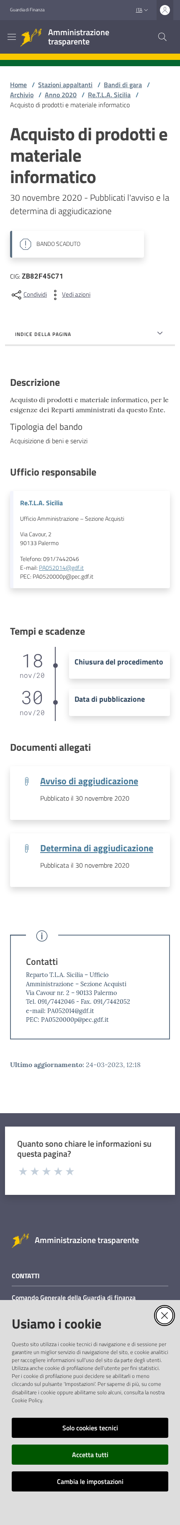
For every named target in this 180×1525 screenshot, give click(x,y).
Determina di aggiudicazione (96, 848)
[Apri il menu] (12, 37)
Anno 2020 (61, 95)
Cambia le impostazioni (90, 1481)
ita (139, 10)
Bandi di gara (123, 85)
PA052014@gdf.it (61, 567)
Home (18, 85)
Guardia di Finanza (27, 9)
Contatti (42, 961)
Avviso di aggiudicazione (89, 781)
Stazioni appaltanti (65, 85)
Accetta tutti (90, 1455)
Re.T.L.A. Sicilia (109, 95)
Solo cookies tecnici (90, 1428)
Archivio (21, 95)
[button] (162, 36)
